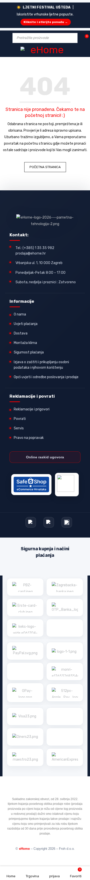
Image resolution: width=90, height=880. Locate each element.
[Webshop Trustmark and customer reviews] (31, 484)
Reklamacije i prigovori (32, 409)
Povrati (20, 419)
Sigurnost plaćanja (29, 352)
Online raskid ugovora (45, 457)
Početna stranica (45, 167)
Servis (19, 428)
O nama (20, 314)
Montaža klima (25, 343)
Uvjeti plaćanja (26, 324)
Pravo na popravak (29, 438)
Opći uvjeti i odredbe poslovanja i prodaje (46, 377)
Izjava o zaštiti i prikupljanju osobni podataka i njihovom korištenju (41, 365)
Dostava (21, 333)
